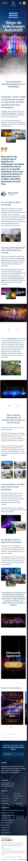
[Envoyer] (22, 754)
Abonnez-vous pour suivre (13, 747)
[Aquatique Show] (13, 3)
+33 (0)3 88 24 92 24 (8, 786)
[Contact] (24, 3)
